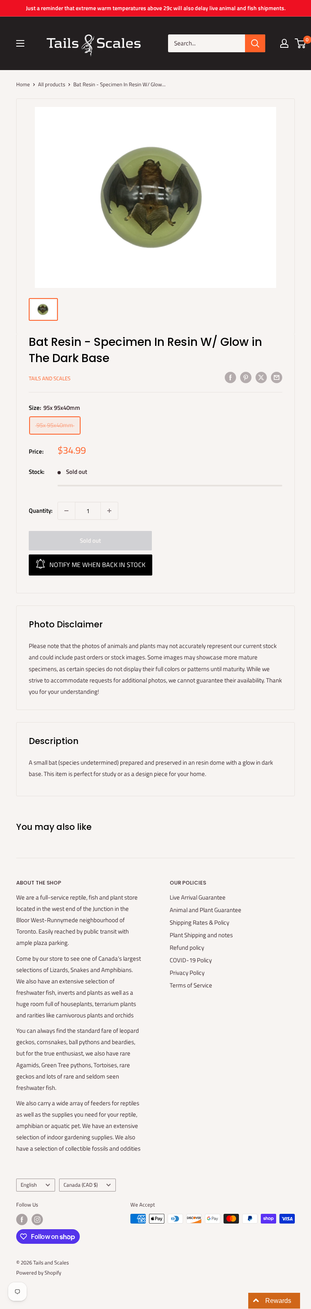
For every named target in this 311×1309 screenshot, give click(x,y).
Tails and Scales (49, 378)
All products (51, 84)
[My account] (284, 43)
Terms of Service (191, 985)
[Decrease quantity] (66, 510)
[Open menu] (20, 43)
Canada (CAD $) (81, 1185)
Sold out (90, 540)
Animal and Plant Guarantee (205, 910)
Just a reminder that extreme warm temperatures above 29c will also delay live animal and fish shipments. (155, 8)
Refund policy (187, 947)
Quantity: (41, 510)
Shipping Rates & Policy (199, 922)
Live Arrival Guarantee (198, 897)
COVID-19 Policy (191, 960)
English (29, 1185)
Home (23, 84)
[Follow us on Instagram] (37, 1219)
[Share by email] (276, 377)
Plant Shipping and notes (201, 935)
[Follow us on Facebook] (22, 1219)
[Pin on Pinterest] (245, 377)
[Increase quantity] (109, 510)
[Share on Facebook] (230, 377)
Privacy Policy (187, 972)
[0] (301, 43)
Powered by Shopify (38, 1272)
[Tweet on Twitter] (261, 377)
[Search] (255, 43)
